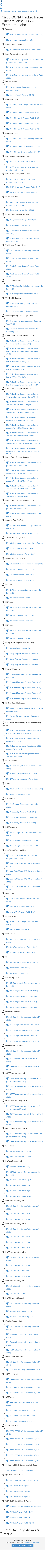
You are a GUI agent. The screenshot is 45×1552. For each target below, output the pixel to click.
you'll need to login (32, 1542)
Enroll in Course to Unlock (22, 1545)
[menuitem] (1, 5)
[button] (1, 2)
